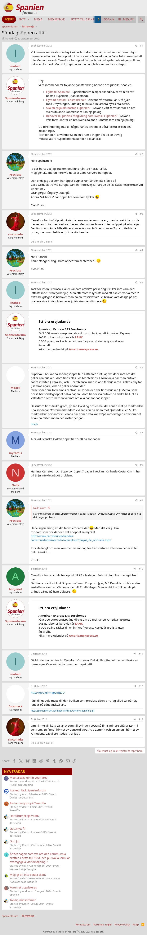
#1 (141, 45)
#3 (141, 213)
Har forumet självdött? (24, 816)
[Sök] (141, 19)
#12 (141, 686)
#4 (141, 250)
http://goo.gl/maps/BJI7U (48, 692)
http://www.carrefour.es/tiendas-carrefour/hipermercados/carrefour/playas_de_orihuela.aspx (71, 538)
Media (38, 19)
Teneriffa (15, 810)
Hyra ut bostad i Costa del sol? (66, 100)
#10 (141, 568)
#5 (141, 282)
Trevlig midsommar (23, 900)
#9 (141, 500)
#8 (141, 465)
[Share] (136, 46)
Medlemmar (56, 19)
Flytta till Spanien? (58, 92)
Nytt (22, 19)
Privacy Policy (122, 924)
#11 (141, 653)
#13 (141, 719)
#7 (141, 432)
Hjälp (136, 924)
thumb (34, 424)
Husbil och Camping (21, 784)
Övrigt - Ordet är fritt (21, 797)
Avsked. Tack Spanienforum (28, 790)
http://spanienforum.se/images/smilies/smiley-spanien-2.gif (62, 710)
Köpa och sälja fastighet (23, 869)
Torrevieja (15, 823)
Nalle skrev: (39, 508)
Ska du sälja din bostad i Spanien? (68, 108)
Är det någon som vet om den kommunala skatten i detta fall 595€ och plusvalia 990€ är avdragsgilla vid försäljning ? (40, 858)
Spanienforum (15, 98)
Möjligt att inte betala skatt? (28, 874)
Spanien (14, 894)
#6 (141, 367)
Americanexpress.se (83, 349)
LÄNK (79, 337)
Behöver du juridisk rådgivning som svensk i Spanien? (82, 116)
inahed (9, 38)
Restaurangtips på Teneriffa (28, 803)
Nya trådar (14, 771)
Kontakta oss (83, 924)
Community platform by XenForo (73, 931)
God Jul (14, 841)
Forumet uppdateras (23, 887)
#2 (141, 154)
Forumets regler (102, 924)
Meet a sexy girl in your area (28, 777)
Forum (9, 19)
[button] (28, 19)
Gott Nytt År (18, 828)
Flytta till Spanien (84, 19)
